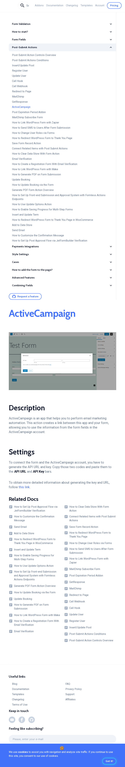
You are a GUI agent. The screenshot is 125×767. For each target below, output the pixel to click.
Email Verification (22, 158)
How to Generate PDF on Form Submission (36, 174)
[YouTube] (12, 719)
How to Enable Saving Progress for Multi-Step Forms (42, 209)
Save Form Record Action (26, 143)
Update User (19, 75)
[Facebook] (22, 719)
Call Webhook (20, 86)
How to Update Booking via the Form (33, 184)
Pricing (114, 5)
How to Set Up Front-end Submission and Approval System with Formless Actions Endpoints (58, 197)
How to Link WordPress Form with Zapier (35, 122)
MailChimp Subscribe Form (27, 117)
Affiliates (70, 699)
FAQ (67, 683)
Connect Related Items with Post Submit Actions (40, 148)
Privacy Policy (73, 689)
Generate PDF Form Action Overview (33, 190)
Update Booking (21, 179)
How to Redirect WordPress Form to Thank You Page (42, 138)
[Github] (31, 719)
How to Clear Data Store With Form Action (35, 153)
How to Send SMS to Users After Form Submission (41, 127)
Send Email (18, 230)
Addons (39, 5)
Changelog (72, 5)
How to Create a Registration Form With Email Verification (44, 164)
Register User (20, 70)
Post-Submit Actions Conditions (30, 60)
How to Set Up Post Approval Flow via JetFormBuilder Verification (49, 240)
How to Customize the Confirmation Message (38, 235)
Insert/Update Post (23, 65)
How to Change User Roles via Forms (33, 132)
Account (99, 5)
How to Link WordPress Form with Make (35, 169)
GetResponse (20, 101)
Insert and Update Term (25, 214)
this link (24, 487)
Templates (87, 5)
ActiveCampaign (21, 107)
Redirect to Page (21, 91)
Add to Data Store (22, 225)
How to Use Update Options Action (32, 204)
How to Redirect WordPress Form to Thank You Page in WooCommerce (52, 219)
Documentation (54, 5)
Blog (14, 683)
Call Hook (17, 81)
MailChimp (18, 96)
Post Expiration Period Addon (29, 112)
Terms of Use (20, 704)
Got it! (109, 761)
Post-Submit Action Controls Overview (34, 55)
